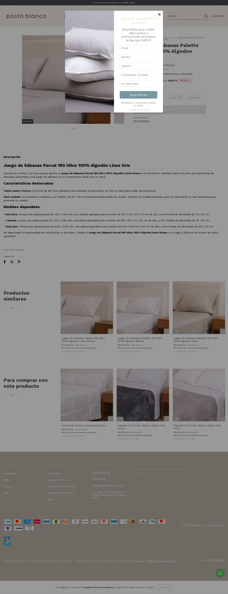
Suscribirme (138, 95)
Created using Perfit (138, 109)
